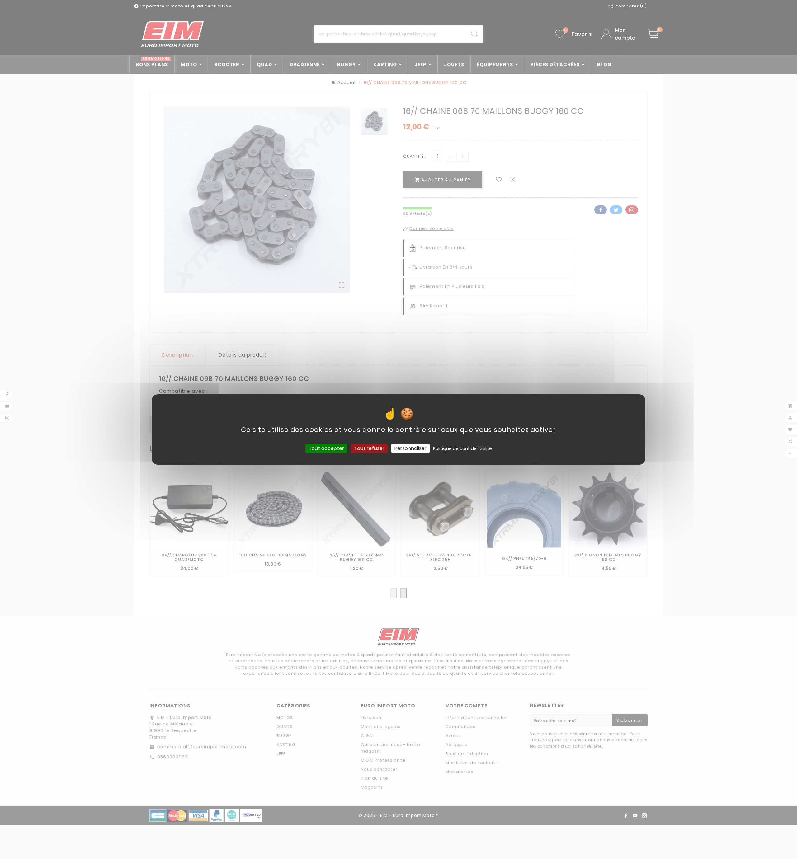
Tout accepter (326, 448)
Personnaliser (410, 448)
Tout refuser (369, 448)
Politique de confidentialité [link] (462, 448)
